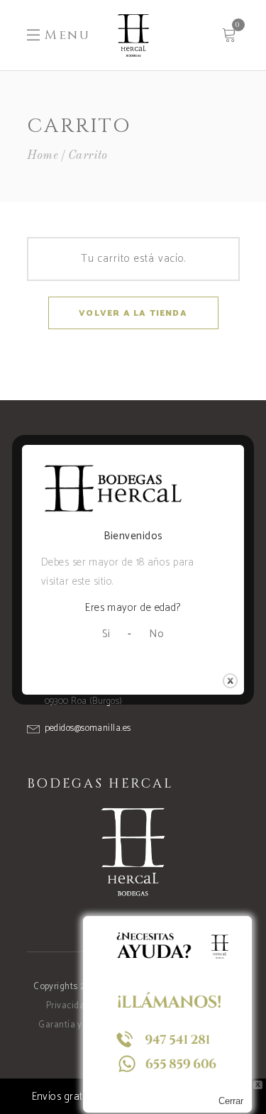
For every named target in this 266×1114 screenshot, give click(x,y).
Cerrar (230, 1101)
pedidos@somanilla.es (88, 728)
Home (43, 156)
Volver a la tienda (133, 313)
